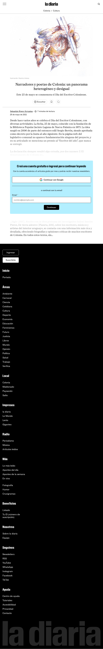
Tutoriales (7, 600)
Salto (5, 395)
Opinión (6, 349)
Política (6, 353)
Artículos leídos (10, 449)
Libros (6, 340)
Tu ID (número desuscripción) (11, 516)
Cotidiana (7, 306)
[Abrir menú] (5, 4)
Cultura (56, 11)
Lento (5, 420)
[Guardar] (51, 101)
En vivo (6, 478)
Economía (7, 319)
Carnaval (7, 298)
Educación (8, 323)
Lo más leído (9, 465)
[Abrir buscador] (98, 4)
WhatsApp (8, 567)
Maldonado (8, 386)
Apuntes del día (10, 470)
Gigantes (7, 424)
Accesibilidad (9, 604)
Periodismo (8, 440)
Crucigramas (9, 493)
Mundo (6, 344)
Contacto (7, 613)
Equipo (6, 538)
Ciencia (6, 302)
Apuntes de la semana (14, 474)
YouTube (7, 562)
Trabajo (6, 362)
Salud (5, 357)
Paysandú (7, 391)
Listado (6, 510)
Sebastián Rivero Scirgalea (21, 111)
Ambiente (7, 293)
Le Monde (8, 416)
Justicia (6, 336)
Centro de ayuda (11, 596)
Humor (6, 489)
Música (6, 445)
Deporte (7, 315)
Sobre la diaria (10, 533)
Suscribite (11, 260)
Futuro (6, 332)
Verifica (6, 366)
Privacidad (8, 609)
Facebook (8, 575)
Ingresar (11, 252)
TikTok (6, 579)
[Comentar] (58, 101)
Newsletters (8, 554)
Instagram (8, 571)
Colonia (46, 11)
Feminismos (8, 327)
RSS (5, 558)
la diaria (7, 411)
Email (15, 195)
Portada (7, 277)
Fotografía (8, 485)
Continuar (51, 207)
